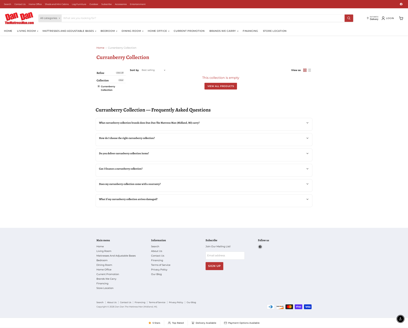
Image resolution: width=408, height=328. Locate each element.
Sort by (134, 70)
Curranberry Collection (107, 88)
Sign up (214, 266)
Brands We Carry (223, 30)
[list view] (309, 70)
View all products (221, 86)
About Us (156, 251)
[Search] (349, 18)
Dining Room (132, 30)
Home (8, 30)
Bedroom (108, 30)
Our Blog (156, 274)
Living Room (26, 30)
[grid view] (305, 70)
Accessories (121, 4)
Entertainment (138, 4)
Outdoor (93, 4)
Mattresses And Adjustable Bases (69, 30)
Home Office (35, 4)
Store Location (275, 30)
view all (119, 72)
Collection (103, 80)
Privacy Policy (159, 269)
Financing (250, 30)
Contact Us (20, 4)
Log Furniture (79, 4)
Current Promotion (189, 30)
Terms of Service (160, 264)
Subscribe (106, 4)
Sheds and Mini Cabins (57, 4)
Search (7, 4)
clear (121, 80)
